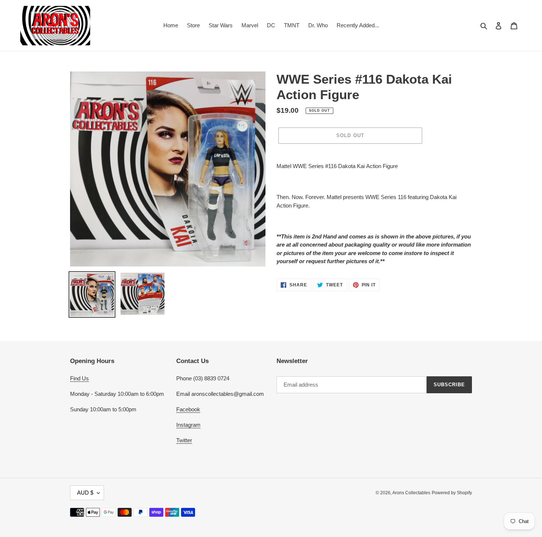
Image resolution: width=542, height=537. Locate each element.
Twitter (184, 440)
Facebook (188, 409)
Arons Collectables (411, 492)
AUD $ (85, 492)
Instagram (188, 425)
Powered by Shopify (452, 492)
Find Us (79, 378)
